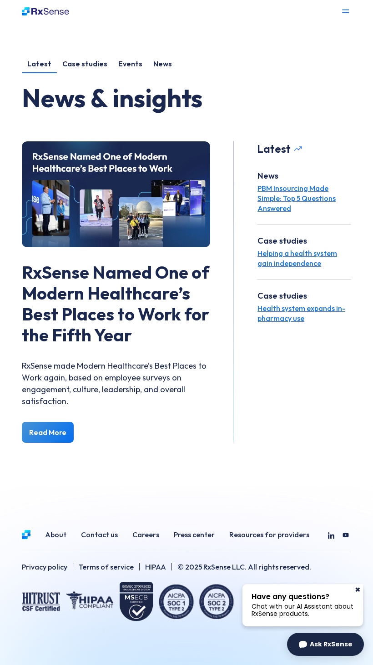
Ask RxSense (331, 644)
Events (130, 63)
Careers (145, 534)
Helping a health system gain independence (297, 258)
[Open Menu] (345, 11)
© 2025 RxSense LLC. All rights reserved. (244, 566)
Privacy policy (44, 566)
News (162, 63)
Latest (39, 63)
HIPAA (155, 566)
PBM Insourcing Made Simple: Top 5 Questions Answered (296, 198)
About (55, 534)
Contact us (99, 534)
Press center (194, 534)
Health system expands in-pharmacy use (301, 313)
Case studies (84, 63)
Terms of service (106, 566)
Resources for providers (269, 534)
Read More (47, 432)
